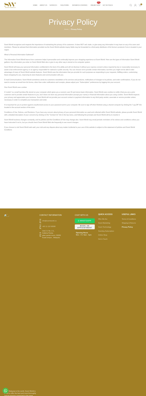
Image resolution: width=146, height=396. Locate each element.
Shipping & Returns (129, 223)
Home (66, 29)
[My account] (135, 5)
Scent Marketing (104, 223)
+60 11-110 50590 (49, 226)
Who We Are (102, 219)
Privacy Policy (127, 227)
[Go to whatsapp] (5, 391)
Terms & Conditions (129, 219)
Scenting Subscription (106, 231)
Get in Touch (102, 239)
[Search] (130, 5)
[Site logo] (10, 5)
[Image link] (6, 301)
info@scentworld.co (49, 221)
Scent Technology (104, 227)
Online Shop (102, 235)
